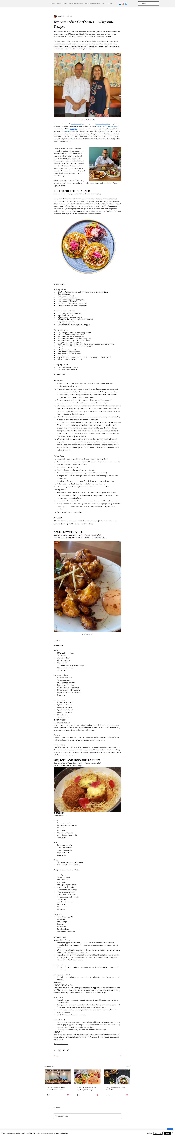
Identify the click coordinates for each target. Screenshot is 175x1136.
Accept (167, 1133)
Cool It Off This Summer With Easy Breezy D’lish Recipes (86, 1089)
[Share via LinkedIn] (63, 1050)
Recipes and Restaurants (61, 1044)
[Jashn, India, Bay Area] (58, 1076)
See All (128, 1066)
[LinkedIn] (120, 4)
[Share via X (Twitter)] (59, 1050)
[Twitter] (126, 4)
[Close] (173, 1133)
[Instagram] (123, 4)
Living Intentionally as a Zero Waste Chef (115, 1089)
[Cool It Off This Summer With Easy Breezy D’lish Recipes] (87, 1076)
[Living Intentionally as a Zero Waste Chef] (117, 1076)
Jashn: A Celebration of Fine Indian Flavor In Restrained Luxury (56, 1089)
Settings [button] (149, 1133)
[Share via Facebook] (55, 1050)
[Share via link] (68, 1050)
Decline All (158, 1133)
